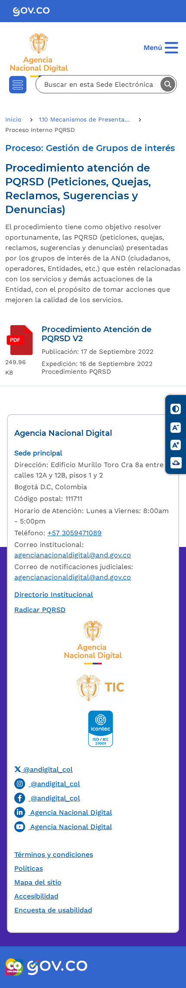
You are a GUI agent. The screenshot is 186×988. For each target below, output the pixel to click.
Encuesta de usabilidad (53, 910)
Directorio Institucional (53, 594)
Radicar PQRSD (40, 610)
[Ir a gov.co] (57, 967)
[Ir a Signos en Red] (176, 463)
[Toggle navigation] (18, 84)
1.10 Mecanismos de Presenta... (85, 119)
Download (20, 340)
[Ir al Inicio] (47, 54)
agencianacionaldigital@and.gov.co (72, 555)
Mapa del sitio (37, 882)
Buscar (167, 84)
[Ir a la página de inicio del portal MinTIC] (100, 687)
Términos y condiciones (53, 854)
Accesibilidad (36, 896)
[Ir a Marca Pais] (14, 967)
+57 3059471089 (75, 533)
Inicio (14, 119)
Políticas (28, 868)
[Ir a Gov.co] (34, 11)
